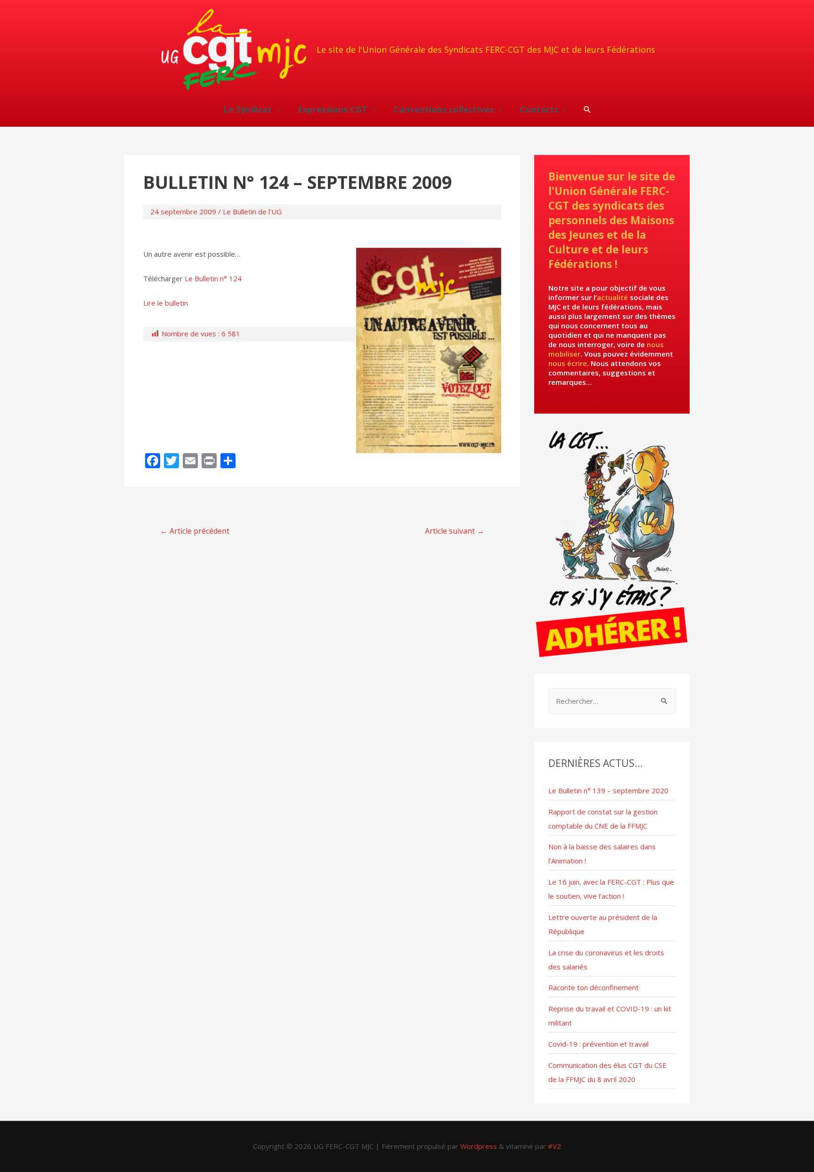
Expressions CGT (332, 109)
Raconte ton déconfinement (593, 987)
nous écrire (567, 363)
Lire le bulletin (165, 303)
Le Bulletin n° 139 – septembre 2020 (608, 790)
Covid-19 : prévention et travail (598, 1044)
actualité (612, 297)
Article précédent (194, 531)
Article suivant (454, 531)
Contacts (539, 109)
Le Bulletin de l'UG (252, 211)
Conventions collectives (443, 109)
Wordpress (478, 1146)
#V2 (554, 1146)
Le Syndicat (247, 109)
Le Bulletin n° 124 (213, 278)
